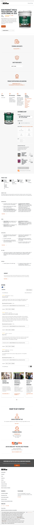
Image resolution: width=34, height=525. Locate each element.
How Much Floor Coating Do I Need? (27, 126)
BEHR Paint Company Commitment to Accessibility (9, 510)
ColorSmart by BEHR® (4, 493)
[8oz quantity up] (24, 141)
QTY (18, 138)
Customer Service (4, 485)
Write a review (7, 16)
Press (2, 476)
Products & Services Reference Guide (6, 501)
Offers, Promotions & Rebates (5, 487)
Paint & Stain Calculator (4, 497)
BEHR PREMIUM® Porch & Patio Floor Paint (17, 305)
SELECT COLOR (20, 120)
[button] (29, 512)
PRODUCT (19, 114)
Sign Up (17, 465)
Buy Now (3, 26)
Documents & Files (4, 495)
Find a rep (16, 423)
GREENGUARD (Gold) (16, 83)
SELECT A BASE (14, 66)
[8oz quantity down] (19, 141)
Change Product (5, 30)
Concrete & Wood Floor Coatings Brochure (27, 102)
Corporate (2, 474)
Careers (2, 480)
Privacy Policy (29, 463)
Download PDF (16, 48)
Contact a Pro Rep (4, 483)
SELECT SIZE (20, 126)
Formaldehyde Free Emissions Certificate (16, 85)
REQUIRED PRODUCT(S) (21, 145)
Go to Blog (19, 497)
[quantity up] (32, 153)
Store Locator (3, 482)
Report (13, 309)
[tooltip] (3, 287)
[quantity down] (28, 153)
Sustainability (3, 472)
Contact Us (3, 478)
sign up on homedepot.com (16, 451)
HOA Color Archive (4, 499)
